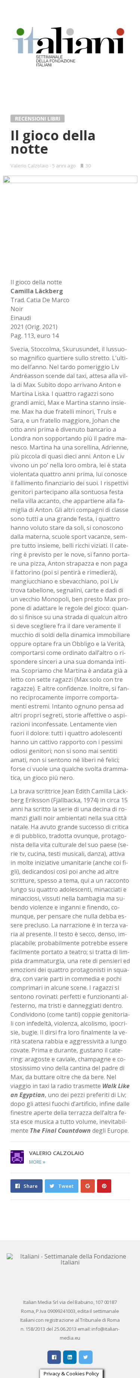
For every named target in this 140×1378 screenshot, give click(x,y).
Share (31, 1186)
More (37, 1162)
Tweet (66, 1186)
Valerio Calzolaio (29, 165)
